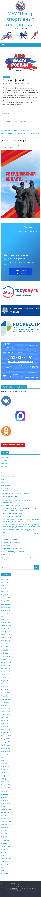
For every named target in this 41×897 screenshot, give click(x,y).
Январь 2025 (5, 628)
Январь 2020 (5, 812)
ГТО (2, 479)
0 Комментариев (25, 83)
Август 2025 (5, 613)
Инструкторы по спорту (9, 473)
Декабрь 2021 (6, 742)
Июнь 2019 (5, 834)
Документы (5, 470)
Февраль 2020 (6, 809)
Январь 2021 (5, 776)
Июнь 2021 (5, 760)
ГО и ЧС (3, 482)
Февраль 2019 (6, 846)
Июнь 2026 (5, 586)
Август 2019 (5, 828)
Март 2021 (4, 769)
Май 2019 (4, 837)
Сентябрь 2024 (6, 641)
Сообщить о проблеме (20, 271)
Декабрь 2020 (6, 779)
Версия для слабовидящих (13, 444)
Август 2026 (5, 579)
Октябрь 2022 (6, 711)
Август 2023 (5, 681)
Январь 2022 (5, 739)
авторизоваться (7, 147)
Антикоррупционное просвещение (14, 536)
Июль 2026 (5, 582)
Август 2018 (5, 864)
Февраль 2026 (6, 598)
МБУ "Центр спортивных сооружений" (20, 18)
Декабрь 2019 (6, 815)
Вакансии (4, 464)
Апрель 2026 (5, 592)
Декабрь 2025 (6, 604)
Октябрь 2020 (6, 785)
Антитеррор (5, 488)
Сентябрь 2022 (6, 714)
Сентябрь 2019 (6, 825)
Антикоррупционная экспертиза (14, 513)
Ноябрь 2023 (5, 671)
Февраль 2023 (6, 699)
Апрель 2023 (5, 693)
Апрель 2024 (5, 656)
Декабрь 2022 (6, 705)
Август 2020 (5, 791)
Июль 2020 (5, 794)
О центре (4, 461)
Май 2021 (4, 763)
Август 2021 (5, 754)
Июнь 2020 (5, 797)
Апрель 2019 (5, 840)
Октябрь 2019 (6, 822)
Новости (6, 77)
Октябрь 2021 (6, 748)
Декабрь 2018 (6, 852)
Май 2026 (4, 589)
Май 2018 (4, 874)
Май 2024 (4, 653)
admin (15, 83)
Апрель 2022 (5, 730)
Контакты (4, 467)
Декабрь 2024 (6, 632)
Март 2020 (4, 806)
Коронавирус (5, 545)
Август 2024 (5, 644)
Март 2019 (4, 843)
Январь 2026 (5, 601)
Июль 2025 (5, 616)
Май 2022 (4, 727)
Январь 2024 (5, 665)
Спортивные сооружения (9, 539)
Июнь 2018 (5, 871)
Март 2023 (4, 696)
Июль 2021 (5, 757)
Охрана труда (5, 485)
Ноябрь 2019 (5, 818)
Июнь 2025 (5, 619)
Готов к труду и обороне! (13, 121)
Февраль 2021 (6, 773)
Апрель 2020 (5, 803)
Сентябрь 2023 (6, 677)
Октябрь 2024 (6, 638)
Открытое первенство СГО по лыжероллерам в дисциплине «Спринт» (20, 131)
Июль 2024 (5, 647)
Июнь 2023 (5, 687)
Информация (5, 457)
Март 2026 (4, 595)
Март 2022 (4, 733)
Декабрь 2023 (6, 668)
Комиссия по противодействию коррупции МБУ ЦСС (21, 530)
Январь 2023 (5, 702)
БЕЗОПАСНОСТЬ (6, 555)
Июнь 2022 (5, 723)
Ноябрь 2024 (5, 635)
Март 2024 (4, 659)
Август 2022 (5, 717)
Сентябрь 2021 (6, 751)
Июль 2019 (5, 831)
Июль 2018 (5, 868)
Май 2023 (4, 690)
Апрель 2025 (5, 622)
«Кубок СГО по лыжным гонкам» (12, 542)
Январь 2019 (5, 849)
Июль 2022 (5, 720)
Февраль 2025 (6, 625)
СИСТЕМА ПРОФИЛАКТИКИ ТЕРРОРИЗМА (17, 494)
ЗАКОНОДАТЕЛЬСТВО (10, 497)
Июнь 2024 (5, 650)
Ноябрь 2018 (5, 855)
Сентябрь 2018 (6, 861)
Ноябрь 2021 (5, 745)
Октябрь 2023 (6, 674)
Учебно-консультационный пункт (12, 552)
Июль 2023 (5, 684)
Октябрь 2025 (6, 607)
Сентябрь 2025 (6, 610)
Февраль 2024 (6, 662)
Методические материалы (12, 491)
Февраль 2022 (6, 736)
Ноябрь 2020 (5, 782)
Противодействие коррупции (11, 506)
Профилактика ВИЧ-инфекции (11, 549)
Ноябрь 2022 (5, 708)
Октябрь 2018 (6, 858)
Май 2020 (4, 800)
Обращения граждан (8, 476)
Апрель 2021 (5, 766)
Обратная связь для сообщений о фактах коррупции (21, 533)
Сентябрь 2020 (6, 788)
